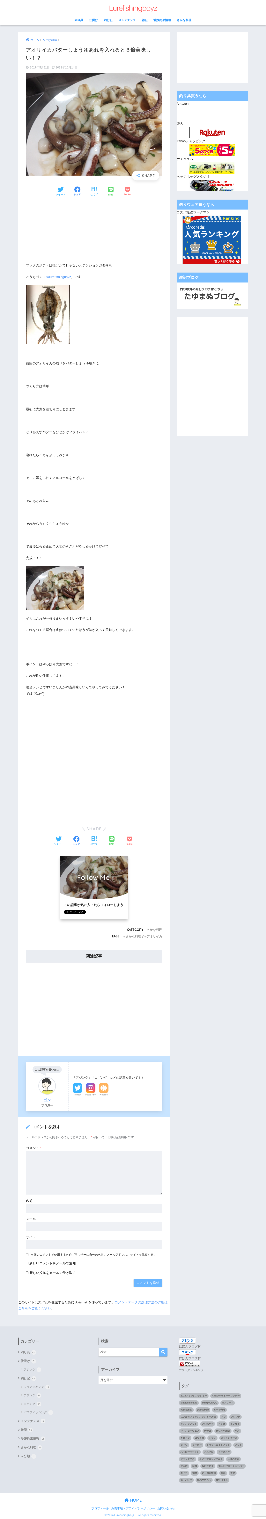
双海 (194, 1466)
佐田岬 (184, 1466)
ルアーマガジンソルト (211, 1459)
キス (237, 1430)
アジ (223, 1416)
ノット (238, 1444)
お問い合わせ (166, 1508)
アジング (32, 1369)
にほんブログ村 (190, 1346)
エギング (32, 1403)
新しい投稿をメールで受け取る (52, 1273)
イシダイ (235, 1423)
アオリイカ (154, 936)
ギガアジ (185, 1437)
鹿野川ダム (222, 1480)
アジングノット (189, 1423)
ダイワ (184, 1444)
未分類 (27, 1456)
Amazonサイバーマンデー (226, 1395)
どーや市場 (219, 1409)
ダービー (197, 1444)
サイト (31, 1237)
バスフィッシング (37, 1412)
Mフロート (227, 1402)
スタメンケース (229, 1437)
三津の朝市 (233, 1459)
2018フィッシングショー (194, 1395)
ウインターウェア (190, 1430)
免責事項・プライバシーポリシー (133, 1508)
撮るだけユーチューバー (231, 1466)
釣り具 (79, 20)
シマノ (212, 1437)
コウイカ (199, 1437)
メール (31, 1219)
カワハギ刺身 (223, 1430)
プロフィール (100, 1508)
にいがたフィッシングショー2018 (198, 1416)
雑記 (145, 20)
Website (104, 1094)
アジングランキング (191, 1370)
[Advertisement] (94, 229)
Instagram (90, 1094)
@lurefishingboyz (58, 277)
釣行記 (108, 20)
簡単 (194, 1473)
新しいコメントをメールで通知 (52, 1263)
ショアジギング (36, 1386)
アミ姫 (221, 1423)
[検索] (163, 1352)
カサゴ (207, 1430)
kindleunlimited (189, 1402)
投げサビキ (208, 1466)
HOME (135, 1500)
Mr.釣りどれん (209, 1402)
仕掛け (93, 20)
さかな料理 (184, 20)
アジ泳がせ (207, 1423)
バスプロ (208, 1452)
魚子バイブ (186, 1480)
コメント (33, 1148)
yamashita (186, 1409)
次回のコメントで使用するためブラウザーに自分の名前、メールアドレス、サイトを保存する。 (93, 1254)
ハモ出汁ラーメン (190, 1452)
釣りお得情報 (209, 1473)
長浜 (223, 1473)
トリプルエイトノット (218, 1444)
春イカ (184, 1473)
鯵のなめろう (204, 1480)
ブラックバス (188, 1459)
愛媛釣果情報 (162, 20)
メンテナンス (127, 20)
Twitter (77, 1094)
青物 (232, 1473)
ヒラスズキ (224, 1452)
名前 (29, 1201)
